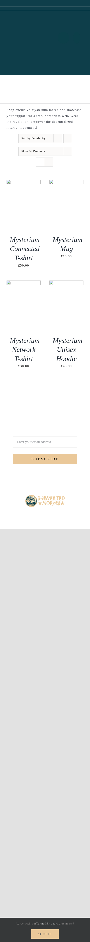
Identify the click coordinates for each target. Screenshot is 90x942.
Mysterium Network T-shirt (25, 350)
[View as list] (48, 162)
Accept (45, 934)
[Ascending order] (67, 138)
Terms (40, 923)
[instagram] (48, 513)
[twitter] (41, 513)
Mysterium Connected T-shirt (25, 249)
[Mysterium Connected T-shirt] (24, 182)
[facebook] (34, 513)
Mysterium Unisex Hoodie (67, 350)
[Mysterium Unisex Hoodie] (66, 283)
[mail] (55, 513)
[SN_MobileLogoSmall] (45, 496)
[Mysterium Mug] (66, 182)
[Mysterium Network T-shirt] (24, 283)
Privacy (52, 923)
